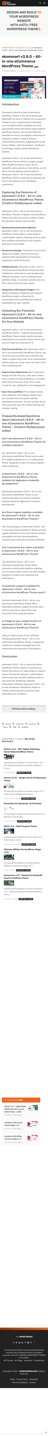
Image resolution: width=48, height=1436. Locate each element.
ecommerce (20, 724)
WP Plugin (19, 1360)
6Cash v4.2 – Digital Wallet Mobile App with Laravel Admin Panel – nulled (15, 1109)
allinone (8, 724)
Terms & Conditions (20, 1382)
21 (21, 1142)
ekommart (32, 724)
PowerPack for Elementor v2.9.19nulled (22, 803)
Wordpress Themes (24, 773)
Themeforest (39, 1360)
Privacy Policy (22, 1379)
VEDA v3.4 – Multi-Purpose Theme (20, 826)
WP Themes (8, 1360)
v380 (14, 727)
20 (21, 1115)
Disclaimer (33, 1379)
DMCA (12, 1379)
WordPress (25, 727)
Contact (32, 1382)
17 (21, 1128)
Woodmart (28, 1360)
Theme (5, 727)
